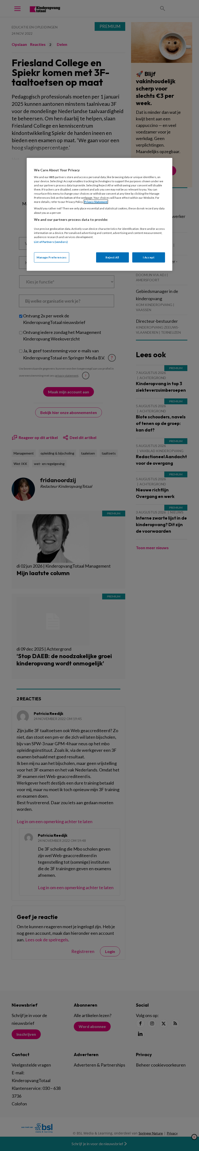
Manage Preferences (51, 257)
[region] (99, 214)
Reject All (112, 257)
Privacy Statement (96, 201)
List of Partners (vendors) (51, 241)
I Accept (149, 257)
